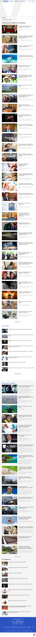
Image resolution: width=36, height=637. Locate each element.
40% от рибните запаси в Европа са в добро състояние (18, 578)
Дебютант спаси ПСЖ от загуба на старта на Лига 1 (17, 600)
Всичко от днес (18, 373)
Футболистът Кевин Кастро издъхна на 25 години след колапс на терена (21, 367)
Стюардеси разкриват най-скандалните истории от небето (24, 223)
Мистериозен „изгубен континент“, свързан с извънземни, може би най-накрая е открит (25, 456)
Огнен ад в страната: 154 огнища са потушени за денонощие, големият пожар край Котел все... (25, 36)
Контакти (31, 630)
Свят (19, 1)
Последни (11, 1)
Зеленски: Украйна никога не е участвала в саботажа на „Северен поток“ (20, 341)
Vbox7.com (6, 626)
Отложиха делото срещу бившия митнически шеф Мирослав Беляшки (25, 194)
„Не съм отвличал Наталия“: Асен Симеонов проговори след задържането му (25, 253)
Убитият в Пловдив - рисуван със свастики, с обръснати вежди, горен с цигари (25, 154)
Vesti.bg (5, 1)
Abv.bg (3, 626)
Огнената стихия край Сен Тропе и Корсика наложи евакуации (25, 292)
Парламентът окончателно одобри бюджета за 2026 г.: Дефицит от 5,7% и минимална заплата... (25, 243)
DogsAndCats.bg (23, 626)
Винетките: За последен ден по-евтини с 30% (24, 204)
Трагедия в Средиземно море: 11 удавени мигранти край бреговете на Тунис (21, 335)
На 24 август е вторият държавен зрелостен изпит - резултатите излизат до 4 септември (20, 357)
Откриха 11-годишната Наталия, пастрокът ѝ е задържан (24, 273)
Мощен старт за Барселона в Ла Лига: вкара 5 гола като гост (19, 595)
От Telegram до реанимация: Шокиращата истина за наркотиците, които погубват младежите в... (24, 214)
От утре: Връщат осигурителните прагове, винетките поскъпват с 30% (25, 184)
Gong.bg (10, 626)
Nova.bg (19, 626)
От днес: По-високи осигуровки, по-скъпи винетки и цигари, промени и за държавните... (25, 174)
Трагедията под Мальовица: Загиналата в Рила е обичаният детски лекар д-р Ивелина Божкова (25, 547)
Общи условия (13, 630)
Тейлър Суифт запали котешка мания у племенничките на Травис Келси (20, 590)
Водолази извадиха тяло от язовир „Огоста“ (25, 86)
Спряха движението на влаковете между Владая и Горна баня (25, 537)
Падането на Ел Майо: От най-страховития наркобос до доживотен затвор (25, 282)
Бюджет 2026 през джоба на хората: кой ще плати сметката (25, 312)
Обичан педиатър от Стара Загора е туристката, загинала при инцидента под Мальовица (19, 612)
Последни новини (8, 383)
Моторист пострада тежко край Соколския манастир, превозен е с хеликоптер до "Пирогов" (25, 517)
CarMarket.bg (29, 626)
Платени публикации (25, 630)
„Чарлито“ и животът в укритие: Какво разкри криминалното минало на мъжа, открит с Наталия (25, 263)
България (16, 1)
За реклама (8, 630)
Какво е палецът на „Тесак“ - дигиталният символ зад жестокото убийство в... (25, 115)
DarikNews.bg (15, 626)
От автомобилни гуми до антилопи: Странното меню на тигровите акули (25, 56)
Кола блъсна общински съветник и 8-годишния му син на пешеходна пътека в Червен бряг (25, 233)
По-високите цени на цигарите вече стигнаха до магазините (25, 46)
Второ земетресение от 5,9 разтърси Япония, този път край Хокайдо (25, 498)
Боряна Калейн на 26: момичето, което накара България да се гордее (20, 584)
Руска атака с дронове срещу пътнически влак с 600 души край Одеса (25, 477)
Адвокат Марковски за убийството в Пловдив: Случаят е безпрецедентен (25, 145)
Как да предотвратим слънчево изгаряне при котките (18, 567)
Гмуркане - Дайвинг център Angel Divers (25, 407)
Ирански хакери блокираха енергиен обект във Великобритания (20, 329)
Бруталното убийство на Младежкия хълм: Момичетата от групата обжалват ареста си (25, 95)
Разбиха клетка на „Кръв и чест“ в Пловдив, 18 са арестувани (25, 66)
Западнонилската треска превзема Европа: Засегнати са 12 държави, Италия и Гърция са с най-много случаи (25, 468)
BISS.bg (33, 626)
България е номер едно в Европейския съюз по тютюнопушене (23, 164)
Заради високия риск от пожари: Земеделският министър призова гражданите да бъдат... (25, 76)
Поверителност (19, 630)
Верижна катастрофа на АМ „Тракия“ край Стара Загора (25, 508)
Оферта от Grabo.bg (20, 408)
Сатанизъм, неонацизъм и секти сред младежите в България (25, 27)
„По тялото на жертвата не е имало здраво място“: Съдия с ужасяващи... (25, 125)
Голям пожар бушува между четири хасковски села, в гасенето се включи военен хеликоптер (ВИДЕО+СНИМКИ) (20, 606)
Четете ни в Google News (18, 623)
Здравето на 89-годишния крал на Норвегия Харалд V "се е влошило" (20, 351)
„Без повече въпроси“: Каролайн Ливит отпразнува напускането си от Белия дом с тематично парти (21, 346)
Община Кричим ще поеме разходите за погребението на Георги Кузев (25, 105)
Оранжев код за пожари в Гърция (25, 134)
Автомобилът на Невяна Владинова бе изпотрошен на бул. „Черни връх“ (25, 527)
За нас (5, 630)
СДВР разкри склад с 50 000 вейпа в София (25, 302)
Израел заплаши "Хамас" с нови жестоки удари (16, 362)
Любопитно (24, 1)
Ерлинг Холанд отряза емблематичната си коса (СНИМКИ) (25, 487)
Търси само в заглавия (7, 19)
